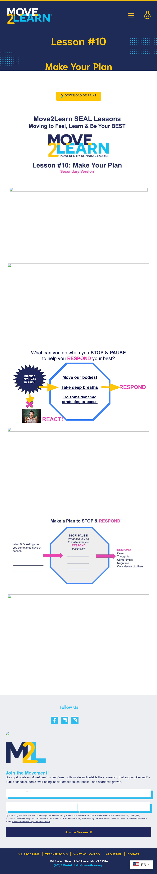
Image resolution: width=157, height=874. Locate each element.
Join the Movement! (78, 832)
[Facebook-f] (54, 720)
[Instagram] (74, 720)
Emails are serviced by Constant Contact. (31, 821)
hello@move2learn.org (88, 865)
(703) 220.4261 (63, 865)
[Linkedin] (64, 720)
